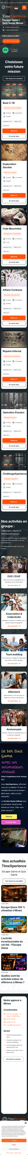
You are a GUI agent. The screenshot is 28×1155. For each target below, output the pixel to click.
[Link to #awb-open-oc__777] (24, 7)
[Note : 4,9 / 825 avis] (14, 47)
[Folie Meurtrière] (14, 209)
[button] (25, 1123)
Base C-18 (9, 102)
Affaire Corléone (12, 289)
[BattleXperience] (14, 454)
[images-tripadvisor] (5, 47)
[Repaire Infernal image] (14, 331)
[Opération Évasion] (14, 392)
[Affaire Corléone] (14, 270)
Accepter (14, 1140)
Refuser (14, 1144)
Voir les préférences (14, 1149)
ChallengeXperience (15, 473)
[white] (10, 6)
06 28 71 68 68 (10, 1019)
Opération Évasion (13, 412)
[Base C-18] (14, 83)
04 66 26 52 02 (11, 1022)
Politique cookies (9, 1152)
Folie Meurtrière (12, 228)
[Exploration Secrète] (14, 144)
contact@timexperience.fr (13, 1025)
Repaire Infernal (12, 351)
